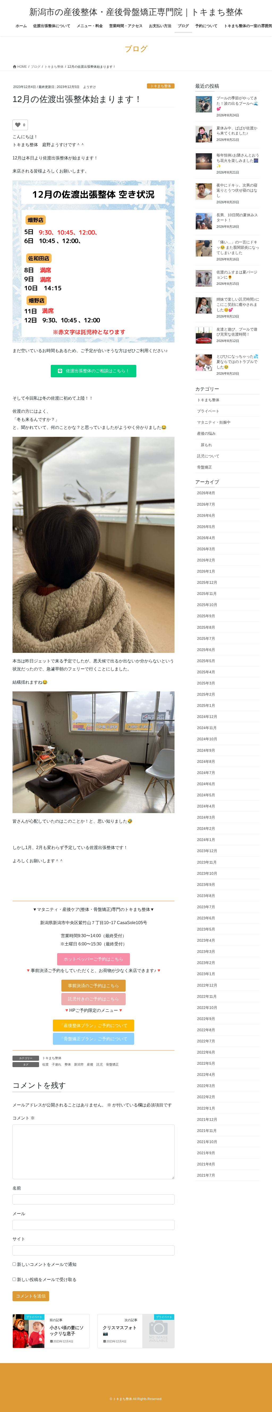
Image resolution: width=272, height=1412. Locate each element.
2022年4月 (206, 1074)
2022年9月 (206, 1019)
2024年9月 (206, 750)
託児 (99, 1064)
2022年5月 (206, 1063)
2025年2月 (206, 694)
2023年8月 (206, 896)
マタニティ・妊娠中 (214, 422)
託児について (208, 456)
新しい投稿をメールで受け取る (46, 1279)
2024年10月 (207, 739)
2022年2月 (206, 1097)
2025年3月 (206, 683)
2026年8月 (206, 493)
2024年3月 (206, 817)
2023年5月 (206, 929)
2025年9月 (206, 616)
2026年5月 (206, 527)
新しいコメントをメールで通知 (46, 1264)
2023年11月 (207, 862)
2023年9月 (206, 884)
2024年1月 (206, 840)
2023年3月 (206, 951)
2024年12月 (207, 717)
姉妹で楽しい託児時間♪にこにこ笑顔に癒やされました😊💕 (237, 304)
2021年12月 (207, 1119)
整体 (68, 1064)
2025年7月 (206, 638)
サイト (18, 1239)
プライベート (208, 411)
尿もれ (206, 445)
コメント (23, 1118)
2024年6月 (206, 784)
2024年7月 (206, 773)
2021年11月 (207, 1130)
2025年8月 (206, 627)
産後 (90, 1064)
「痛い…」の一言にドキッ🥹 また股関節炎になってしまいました (237, 247)
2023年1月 (206, 974)
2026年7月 (206, 504)
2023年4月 (206, 940)
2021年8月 (206, 1164)
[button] (93, 371)
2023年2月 (206, 963)
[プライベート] (28, 1330)
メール (18, 1213)
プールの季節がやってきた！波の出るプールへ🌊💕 (237, 103)
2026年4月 (206, 538)
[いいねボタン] (18, 125)
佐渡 (45, 1064)
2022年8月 (206, 1030)
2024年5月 (206, 795)
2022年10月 (207, 1007)
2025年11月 (207, 593)
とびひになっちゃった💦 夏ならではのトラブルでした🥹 (237, 361)
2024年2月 (206, 828)
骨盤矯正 (112, 1064)
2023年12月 (207, 851)
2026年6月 (206, 515)
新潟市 (79, 1064)
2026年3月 (206, 549)
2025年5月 (206, 661)
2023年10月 (207, 873)
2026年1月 (206, 571)
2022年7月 (206, 1041)
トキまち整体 (160, 86)
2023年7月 (206, 907)
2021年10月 (207, 1142)
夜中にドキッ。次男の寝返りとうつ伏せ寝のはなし (236, 190)
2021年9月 (206, 1153)
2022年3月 (206, 1086)
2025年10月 (207, 605)
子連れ (56, 1064)
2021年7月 (206, 1175)
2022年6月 (206, 1052)
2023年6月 (206, 918)
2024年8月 (206, 761)
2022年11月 (207, 996)
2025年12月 (207, 582)
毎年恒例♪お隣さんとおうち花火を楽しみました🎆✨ (237, 160)
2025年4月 (206, 672)
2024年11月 (207, 728)
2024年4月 (206, 806)
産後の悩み (206, 433)
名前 (16, 1188)
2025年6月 (206, 650)
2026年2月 (206, 560)
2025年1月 (206, 705)
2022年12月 (207, 985)
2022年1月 (206, 1108)
